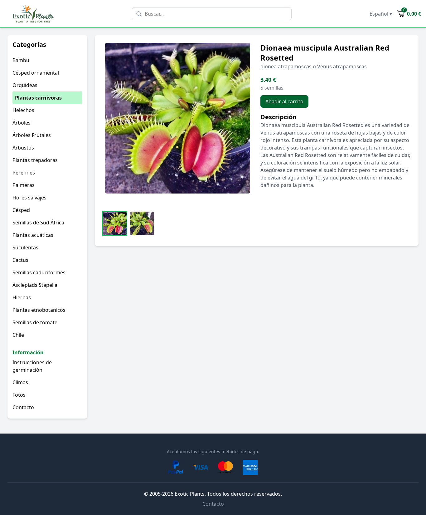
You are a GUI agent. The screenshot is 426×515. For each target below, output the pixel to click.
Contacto (23, 407)
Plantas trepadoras (35, 160)
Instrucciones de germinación (32, 366)
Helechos (23, 110)
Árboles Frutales (31, 135)
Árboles (21, 122)
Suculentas (25, 247)
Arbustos (23, 147)
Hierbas (21, 297)
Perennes (23, 172)
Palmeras (23, 185)
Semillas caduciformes (38, 272)
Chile (18, 334)
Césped (21, 210)
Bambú (20, 60)
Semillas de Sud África (38, 222)
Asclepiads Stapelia (34, 285)
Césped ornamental (35, 72)
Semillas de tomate (34, 322)
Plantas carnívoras (38, 97)
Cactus (20, 260)
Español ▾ (381, 13)
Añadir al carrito (284, 101)
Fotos (19, 394)
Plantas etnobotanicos (38, 310)
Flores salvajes (29, 197)
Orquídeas (24, 85)
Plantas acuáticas (32, 235)
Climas (20, 382)
